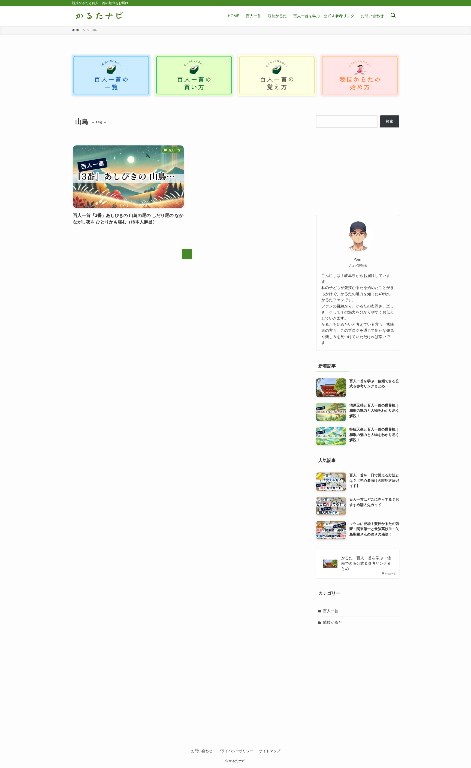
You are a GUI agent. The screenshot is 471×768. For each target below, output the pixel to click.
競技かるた (332, 622)
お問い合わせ (201, 751)
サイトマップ (269, 751)
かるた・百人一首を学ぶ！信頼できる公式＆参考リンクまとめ (366, 563)
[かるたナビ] (99, 15)
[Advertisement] (357, 171)
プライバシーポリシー (235, 751)
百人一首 (330, 611)
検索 (389, 121)
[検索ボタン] (393, 16)
